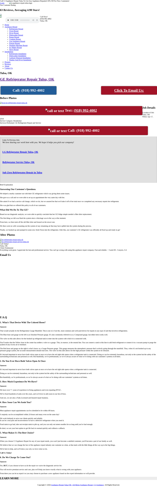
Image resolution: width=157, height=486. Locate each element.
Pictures (7, 62)
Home (7, 25)
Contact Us (9, 68)
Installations (9, 52)
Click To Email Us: (129, 90)
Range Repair (14, 37)
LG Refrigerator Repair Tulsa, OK (20, 152)
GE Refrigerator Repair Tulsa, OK (27, 79)
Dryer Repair (14, 33)
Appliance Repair (11, 27)
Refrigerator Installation (17, 54)
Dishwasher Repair (16, 35)
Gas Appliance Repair (17, 41)
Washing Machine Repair (18, 45)
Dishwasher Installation (17, 56)
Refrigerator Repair (16, 29)
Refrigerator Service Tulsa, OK (18, 162)
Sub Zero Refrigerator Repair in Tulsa (22, 172)
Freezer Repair (14, 43)
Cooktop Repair (15, 39)
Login (2, 3)
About (7, 66)
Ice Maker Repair (15, 47)
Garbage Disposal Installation (20, 58)
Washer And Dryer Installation (20, 60)
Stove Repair (14, 50)
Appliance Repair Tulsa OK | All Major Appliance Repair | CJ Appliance (77, 485)
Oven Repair (14, 31)
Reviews (8, 64)
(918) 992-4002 (85, 110)
